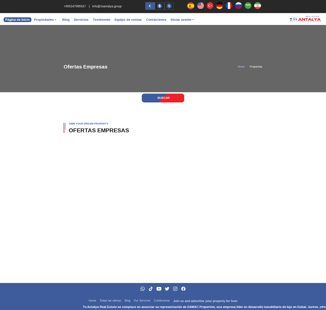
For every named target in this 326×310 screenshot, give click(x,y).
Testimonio (101, 19)
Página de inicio (17, 19)
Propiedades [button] (44, 19)
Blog (66, 19)
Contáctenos (156, 19)
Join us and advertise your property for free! (205, 301)
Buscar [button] (164, 98)
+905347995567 (75, 6)
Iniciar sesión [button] (181, 19)
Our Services (142, 300)
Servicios (81, 19)
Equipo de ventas (128, 19)
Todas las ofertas (110, 300)
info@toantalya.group (107, 6)
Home (241, 66)
